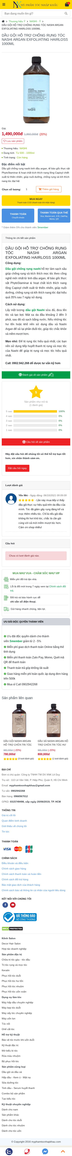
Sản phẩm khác (10, 1115)
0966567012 (21, 796)
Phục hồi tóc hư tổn (12, 981)
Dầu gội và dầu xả (12, 1072)
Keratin (6, 970)
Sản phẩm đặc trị (12, 954)
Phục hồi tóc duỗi (11, 975)
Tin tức (5, 831)
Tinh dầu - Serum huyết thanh (18, 1088)
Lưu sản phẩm (14, 141)
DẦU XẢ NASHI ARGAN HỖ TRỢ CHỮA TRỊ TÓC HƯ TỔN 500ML (18, 743)
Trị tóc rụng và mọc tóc (14, 965)
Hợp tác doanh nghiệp (14, 949)
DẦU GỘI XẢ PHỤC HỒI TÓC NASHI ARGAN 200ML (53, 743)
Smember (42, 227)
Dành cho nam (10, 1109)
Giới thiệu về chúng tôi (14, 826)
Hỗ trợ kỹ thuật (11, 1034)
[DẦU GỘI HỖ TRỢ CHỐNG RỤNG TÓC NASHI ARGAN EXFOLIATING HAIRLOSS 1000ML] (36, 89)
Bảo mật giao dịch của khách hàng (21, 884)
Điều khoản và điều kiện (15, 863)
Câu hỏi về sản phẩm (38, 441)
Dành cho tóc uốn (11, 1131)
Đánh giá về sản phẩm (35, 374)
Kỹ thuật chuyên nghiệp (16, 1104)
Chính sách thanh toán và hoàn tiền (21, 874)
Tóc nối (6, 1024)
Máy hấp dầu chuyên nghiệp (17, 1002)
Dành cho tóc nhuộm (13, 1125)
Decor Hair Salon (11, 943)
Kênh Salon (9, 938)
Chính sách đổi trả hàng (15, 879)
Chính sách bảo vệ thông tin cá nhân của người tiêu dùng (33, 890)
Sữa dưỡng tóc (10, 1082)
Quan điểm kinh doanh (14, 820)
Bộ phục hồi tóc (10, 1061)
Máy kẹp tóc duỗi (11, 1007)
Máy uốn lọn (8, 1018)
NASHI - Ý (35, 21)
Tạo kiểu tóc (8, 1098)
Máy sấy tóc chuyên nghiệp (17, 1013)
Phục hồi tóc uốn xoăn (14, 991)
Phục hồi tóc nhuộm (13, 986)
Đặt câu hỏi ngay (17, 468)
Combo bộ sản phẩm (13, 1093)
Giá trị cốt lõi (9, 815)
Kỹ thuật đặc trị (10, 1045)
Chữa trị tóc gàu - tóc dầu (16, 959)
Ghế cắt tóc (8, 1029)
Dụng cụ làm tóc (11, 997)
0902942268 (18, 790)
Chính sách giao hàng (14, 868)
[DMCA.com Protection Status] (12, 928)
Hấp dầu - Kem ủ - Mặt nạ (16, 1077)
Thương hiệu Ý (17, 21)
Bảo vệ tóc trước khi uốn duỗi (18, 1040)
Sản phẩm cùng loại (14, 1066)
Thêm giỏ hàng (50, 189)
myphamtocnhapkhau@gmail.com (29, 785)
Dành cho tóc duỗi (12, 1120)
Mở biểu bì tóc (10, 1050)
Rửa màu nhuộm (11, 1056)
